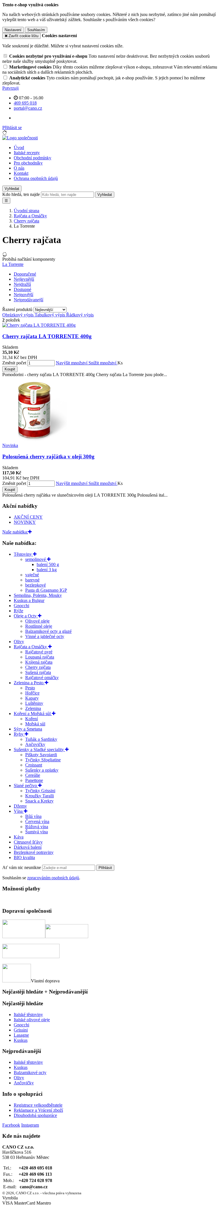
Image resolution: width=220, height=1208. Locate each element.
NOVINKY (25, 522)
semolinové (36, 559)
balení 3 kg (47, 569)
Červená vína (37, 821)
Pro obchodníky (28, 162)
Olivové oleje (37, 621)
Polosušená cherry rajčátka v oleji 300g (48, 456)
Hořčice (32, 693)
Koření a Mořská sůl (33, 713)
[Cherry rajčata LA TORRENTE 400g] (39, 325)
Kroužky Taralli (39, 795)
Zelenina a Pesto (29, 682)
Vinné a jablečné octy (44, 636)
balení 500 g (48, 564)
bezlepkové (35, 585)
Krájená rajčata (38, 662)
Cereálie (32, 775)
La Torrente (12, 264)
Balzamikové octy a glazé (48, 631)
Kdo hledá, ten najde (21, 194)
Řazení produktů (18, 309)
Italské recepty (27, 152)
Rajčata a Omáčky (31, 646)
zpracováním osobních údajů (53, 877)
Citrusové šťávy (28, 842)
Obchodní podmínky (32, 157)
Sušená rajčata (38, 672)
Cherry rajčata (38, 667)
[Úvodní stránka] (20, 137)
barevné (32, 579)
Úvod (19, 147)
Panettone (34, 780)
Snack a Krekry (39, 800)
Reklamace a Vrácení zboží (38, 1110)
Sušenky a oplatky (41, 770)
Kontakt (21, 173)
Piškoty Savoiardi (41, 754)
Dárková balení (28, 847)
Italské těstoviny (28, 1014)
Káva (18, 836)
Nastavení (13, 30)
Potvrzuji (10, 88)
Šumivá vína (36, 831)
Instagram (30, 1125)
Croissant (33, 764)
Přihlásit (105, 868)
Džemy (20, 806)
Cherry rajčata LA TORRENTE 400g (47, 336)
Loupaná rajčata (39, 657)
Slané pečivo (26, 785)
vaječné (32, 574)
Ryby (19, 734)
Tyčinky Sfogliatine (43, 759)
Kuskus (21, 1040)
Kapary (32, 698)
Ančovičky (35, 744)
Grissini (21, 1030)
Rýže (18, 610)
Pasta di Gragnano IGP (46, 590)
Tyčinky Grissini (40, 790)
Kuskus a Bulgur (29, 600)
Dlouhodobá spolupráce (35, 1115)
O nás (19, 168)
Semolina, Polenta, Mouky (38, 595)
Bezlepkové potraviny (34, 852)
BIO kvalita (24, 857)
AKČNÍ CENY (28, 517)
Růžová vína (36, 826)
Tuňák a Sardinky (41, 739)
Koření (31, 718)
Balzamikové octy (30, 1072)
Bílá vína (33, 816)
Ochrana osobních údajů (36, 178)
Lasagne (21, 1035)
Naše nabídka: (15, 531)
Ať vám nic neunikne (22, 867)
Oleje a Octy (26, 615)
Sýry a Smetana (28, 729)
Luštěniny (34, 703)
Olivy (19, 641)
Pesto (30, 687)
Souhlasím (36, 30)
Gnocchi (21, 605)
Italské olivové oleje (32, 1019)
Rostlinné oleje (38, 626)
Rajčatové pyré (38, 651)
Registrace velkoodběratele (38, 1105)
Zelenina (33, 708)
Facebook (11, 1125)
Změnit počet (14, 362)
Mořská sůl (35, 723)
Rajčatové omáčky (42, 677)
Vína (19, 811)
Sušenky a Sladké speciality (39, 749)
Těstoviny (23, 554)
